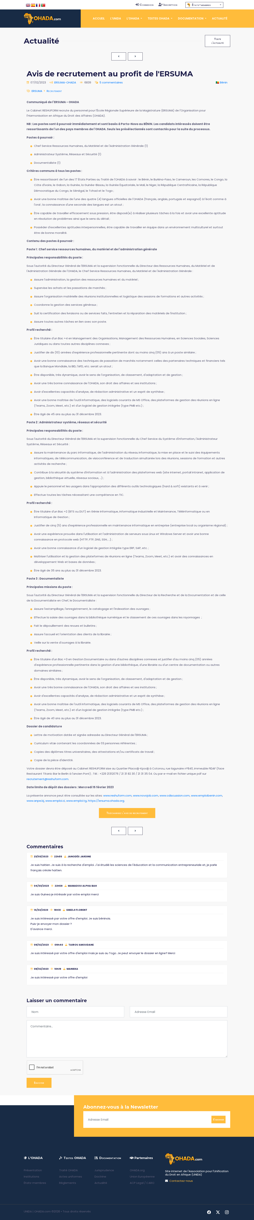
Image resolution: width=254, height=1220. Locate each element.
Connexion (146, 5)
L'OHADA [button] (133, 18)
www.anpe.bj (35, 801)
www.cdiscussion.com (175, 795)
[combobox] (204, 5)
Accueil (99, 18)
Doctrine (100, 1176)
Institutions (31, 1176)
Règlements (67, 1183)
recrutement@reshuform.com (47, 779)
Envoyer (39, 1083)
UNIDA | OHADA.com (37, 1211)
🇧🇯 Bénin (221, 82)
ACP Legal (137, 1183)
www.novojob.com (145, 795)
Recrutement (54, 91)
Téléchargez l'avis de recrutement (127, 813)
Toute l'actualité (218, 41)
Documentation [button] (191, 18)
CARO (150, 1183)
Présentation (33, 1170)
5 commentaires (111, 82)
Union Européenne (142, 1176)
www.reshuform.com (117, 795)
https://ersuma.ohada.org (106, 801)
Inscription (170, 5)
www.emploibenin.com (206, 795)
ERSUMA (37, 91)
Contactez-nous (181, 1181)
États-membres (35, 1183)
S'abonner (218, 1119)
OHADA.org (137, 1170)
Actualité (219, 18)
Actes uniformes (70, 1176)
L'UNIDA (115, 18)
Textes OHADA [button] (159, 18)
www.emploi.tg (76, 801)
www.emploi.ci (55, 801)
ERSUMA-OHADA (65, 82)
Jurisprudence (104, 1170)
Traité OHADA (68, 1170)
